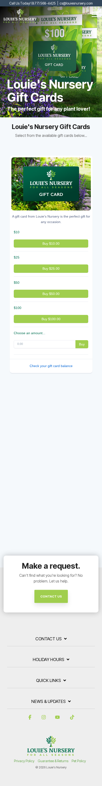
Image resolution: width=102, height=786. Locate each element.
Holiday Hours (48, 659)
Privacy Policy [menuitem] (24, 761)
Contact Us (48, 638)
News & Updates (48, 701)
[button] (95, 14)
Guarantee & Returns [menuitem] (53, 761)
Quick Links (48, 680)
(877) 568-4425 (43, 3)
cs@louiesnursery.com (76, 3)
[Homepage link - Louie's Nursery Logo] (51, 753)
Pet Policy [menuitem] (79, 761)
